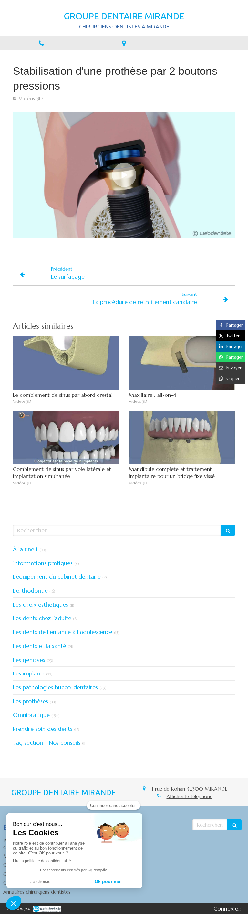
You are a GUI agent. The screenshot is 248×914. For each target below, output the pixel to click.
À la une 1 (25, 549)
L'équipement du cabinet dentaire (57, 576)
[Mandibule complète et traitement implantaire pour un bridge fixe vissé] (182, 437)
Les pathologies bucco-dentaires (55, 687)
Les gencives (29, 659)
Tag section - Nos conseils (46, 742)
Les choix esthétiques (40, 604)
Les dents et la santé (39, 646)
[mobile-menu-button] (206, 43)
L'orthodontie (30, 590)
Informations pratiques (43, 563)
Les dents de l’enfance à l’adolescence (62, 632)
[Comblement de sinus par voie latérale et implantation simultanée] (66, 437)
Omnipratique (31, 715)
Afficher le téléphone (189, 796)
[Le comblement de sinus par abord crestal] (66, 363)
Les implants (29, 673)
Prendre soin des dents (42, 728)
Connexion (227, 908)
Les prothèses (30, 701)
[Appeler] (41, 43)
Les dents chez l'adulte (42, 618)
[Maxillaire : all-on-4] (182, 363)
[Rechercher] (228, 530)
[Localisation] (124, 43)
